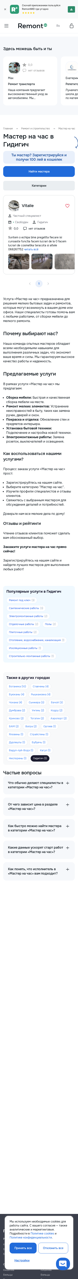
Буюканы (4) (16, 694)
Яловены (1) (16, 734)
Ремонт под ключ (22, 600)
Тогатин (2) (37, 718)
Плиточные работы (23, 632)
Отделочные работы (23, 624)
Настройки (22, 1260)
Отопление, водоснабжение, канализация (36, 640)
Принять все (23, 1248)
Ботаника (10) (17, 686)
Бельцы (8, 1274)
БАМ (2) (14, 726)
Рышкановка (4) (40, 694)
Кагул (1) (45, 750)
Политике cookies (42, 1233)
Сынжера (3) (36, 702)
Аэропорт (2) (59, 718)
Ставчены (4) (41, 686)
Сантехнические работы (26, 608)
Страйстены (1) (39, 734)
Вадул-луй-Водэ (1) (21, 750)
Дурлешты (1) (17, 742)
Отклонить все (53, 1248)
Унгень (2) (38, 710)
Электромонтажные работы (28, 616)
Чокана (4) (15, 702)
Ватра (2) (31, 726)
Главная (8, 128)
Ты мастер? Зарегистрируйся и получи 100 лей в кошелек (39, 157)
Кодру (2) (56, 710)
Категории (39, 185)
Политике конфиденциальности (31, 1237)
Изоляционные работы (25, 648)
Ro (58, 26)
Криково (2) (16, 718)
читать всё (31, 249)
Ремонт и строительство (35, 128)
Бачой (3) (57, 702)
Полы (50, 624)
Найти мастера (39, 171)
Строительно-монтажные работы (31, 656)
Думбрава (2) (17, 710)
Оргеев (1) (49, 726)
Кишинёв (8, 1270)
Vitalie (28, 205)
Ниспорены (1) (17, 758)
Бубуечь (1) (38, 742)
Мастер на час (66, 128)
